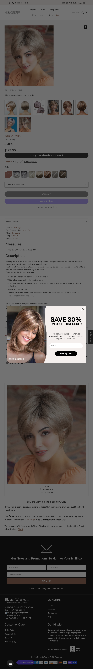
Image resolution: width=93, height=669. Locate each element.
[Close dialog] (83, 309)
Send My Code (66, 354)
